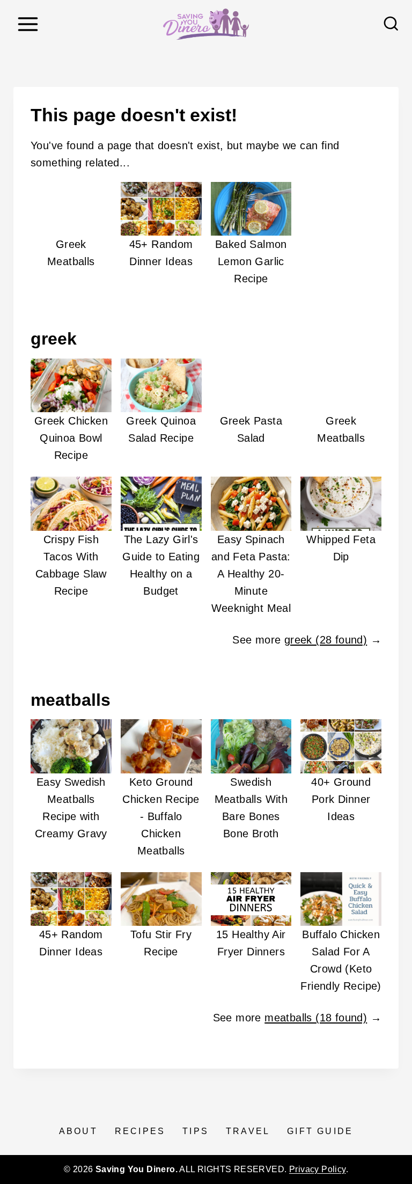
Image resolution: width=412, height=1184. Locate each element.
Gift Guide (320, 1131)
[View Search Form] (391, 24)
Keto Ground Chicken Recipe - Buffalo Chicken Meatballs (161, 816)
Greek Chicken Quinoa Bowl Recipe (71, 438)
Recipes (140, 1131)
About (78, 1131)
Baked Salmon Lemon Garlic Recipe (251, 261)
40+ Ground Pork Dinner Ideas (341, 799)
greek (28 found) (325, 640)
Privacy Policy (317, 1169)
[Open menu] (27, 24)
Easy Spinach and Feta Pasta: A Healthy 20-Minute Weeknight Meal (251, 573)
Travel (248, 1131)
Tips (195, 1131)
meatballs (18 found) (315, 1018)
